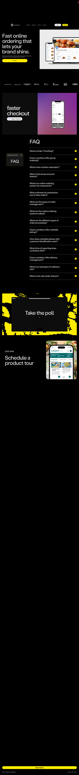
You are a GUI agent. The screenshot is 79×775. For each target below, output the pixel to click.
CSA (72, 772)
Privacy (69, 772)
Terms (75, 772)
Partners (39, 25)
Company (44, 25)
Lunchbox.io (17, 25)
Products (28, 25)
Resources (34, 25)
